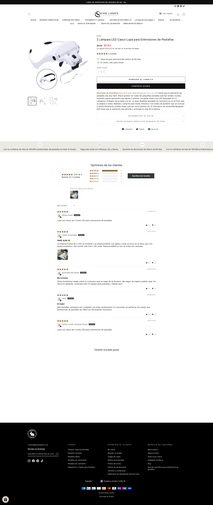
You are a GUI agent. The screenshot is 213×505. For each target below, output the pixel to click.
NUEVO (33, 20)
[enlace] (102, 433)
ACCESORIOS (175, 20)
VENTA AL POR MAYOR (87, 23)
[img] (62, 212)
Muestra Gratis (153, 453)
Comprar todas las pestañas (78, 449)
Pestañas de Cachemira (77, 464)
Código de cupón (114, 457)
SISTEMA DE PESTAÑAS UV (121, 20)
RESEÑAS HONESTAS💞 (49, 20)
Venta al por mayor (155, 457)
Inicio (99, 36)
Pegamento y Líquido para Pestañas (81, 467)
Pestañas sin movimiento (77, 460)
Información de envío (141, 116)
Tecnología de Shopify (106, 496)
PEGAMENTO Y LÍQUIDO (95, 20)
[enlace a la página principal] (106, 14)
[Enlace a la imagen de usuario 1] (62, 254)
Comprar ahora (141, 86)
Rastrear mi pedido (115, 453)
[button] (102, 54)
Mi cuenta (111, 449)
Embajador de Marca (155, 460)
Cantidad (102, 68)
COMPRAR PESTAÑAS (71, 20)
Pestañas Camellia (75, 453)
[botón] (58, 64)
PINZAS (161, 20)
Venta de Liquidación (110, 23)
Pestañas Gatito (74, 457)
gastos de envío (106, 48)
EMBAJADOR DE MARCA (133, 23)
